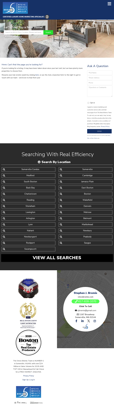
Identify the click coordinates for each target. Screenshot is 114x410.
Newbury (87, 230)
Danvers (87, 206)
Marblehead (87, 224)
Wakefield (87, 200)
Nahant (30, 230)
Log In (32, 379)
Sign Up (25, 379)
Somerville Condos (30, 169)
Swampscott (30, 249)
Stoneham (30, 206)
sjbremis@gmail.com (86, 310)
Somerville (87, 169)
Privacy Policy (105, 126)
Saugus (87, 242)
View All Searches (57, 258)
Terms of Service (94, 138)
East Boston (87, 187)
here (37, 75)
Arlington (30, 218)
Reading (30, 200)
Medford (30, 175)
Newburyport (30, 236)
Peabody (87, 236)
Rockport (30, 242)
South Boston (30, 181)
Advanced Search (14, 36)
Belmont (87, 218)
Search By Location (56, 162)
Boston (87, 193)
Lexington (30, 212)
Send (99, 131)
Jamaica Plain (87, 181)
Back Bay (30, 187)
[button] (48, 32)
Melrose (87, 212)
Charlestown (30, 193)
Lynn (30, 224)
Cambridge (87, 175)
